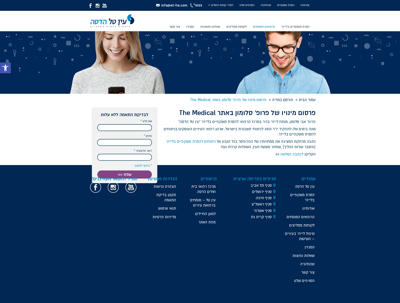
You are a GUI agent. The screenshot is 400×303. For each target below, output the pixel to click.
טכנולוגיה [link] (266, 5)
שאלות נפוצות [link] (303, 255)
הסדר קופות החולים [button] (221, 5)
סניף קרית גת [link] (261, 217)
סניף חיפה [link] (264, 198)
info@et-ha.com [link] (174, 5)
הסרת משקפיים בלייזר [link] (302, 197)
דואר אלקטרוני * (143, 150)
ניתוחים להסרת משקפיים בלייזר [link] (191, 141)
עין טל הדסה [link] (305, 186)
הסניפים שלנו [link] (247, 5)
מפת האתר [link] (207, 222)
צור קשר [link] (174, 26)
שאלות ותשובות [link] (210, 26)
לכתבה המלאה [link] (291, 154)
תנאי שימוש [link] (167, 208)
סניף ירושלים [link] (262, 191)
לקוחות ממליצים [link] (236, 26)
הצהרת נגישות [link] (165, 186)
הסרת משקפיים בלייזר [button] (295, 26)
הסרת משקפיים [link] (285, 5)
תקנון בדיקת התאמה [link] (166, 197)
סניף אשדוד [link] (263, 210)
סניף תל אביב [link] (261, 185)
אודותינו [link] (305, 5)
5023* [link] (198, 5)
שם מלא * (146, 121)
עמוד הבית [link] (307, 100)
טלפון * (148, 136)
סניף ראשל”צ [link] (261, 204)
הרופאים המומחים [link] (264, 26)
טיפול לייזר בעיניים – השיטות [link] (300, 236)
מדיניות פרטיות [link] (164, 217)
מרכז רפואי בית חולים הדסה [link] (203, 189)
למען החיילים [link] (205, 214)
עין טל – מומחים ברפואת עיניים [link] (203, 202)
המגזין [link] (190, 26)
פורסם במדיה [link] (282, 100)
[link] (5, 68)
